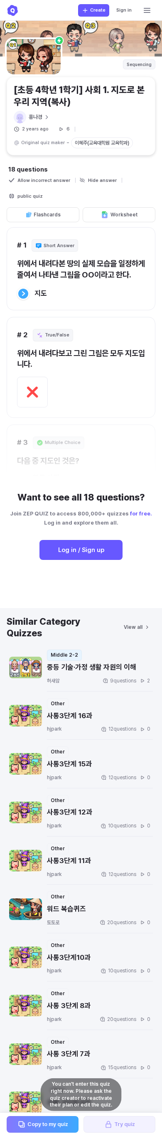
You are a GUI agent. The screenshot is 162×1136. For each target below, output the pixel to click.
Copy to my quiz (47, 1124)
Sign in (124, 10)
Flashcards (47, 215)
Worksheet (123, 215)
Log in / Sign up (81, 550)
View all (133, 627)
